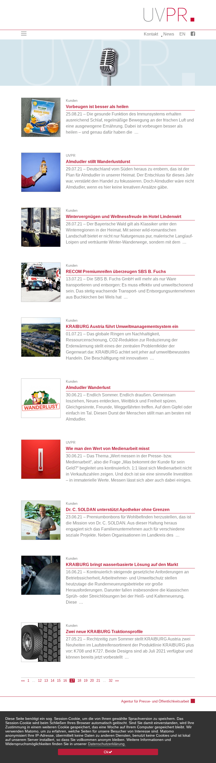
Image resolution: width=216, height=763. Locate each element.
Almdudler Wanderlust (88, 387)
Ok (106, 752)
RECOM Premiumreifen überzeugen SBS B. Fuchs (116, 271)
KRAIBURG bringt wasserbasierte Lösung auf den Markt (122, 564)
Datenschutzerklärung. (107, 744)
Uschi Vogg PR (169, 15)
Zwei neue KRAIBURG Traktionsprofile (104, 631)
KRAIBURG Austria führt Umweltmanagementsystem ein (122, 326)
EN (182, 34)
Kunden (71, 101)
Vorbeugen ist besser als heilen (97, 106)
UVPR (70, 156)
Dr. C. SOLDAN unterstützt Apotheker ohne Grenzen (118, 509)
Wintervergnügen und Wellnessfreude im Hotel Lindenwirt (123, 216)
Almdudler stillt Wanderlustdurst (98, 161)
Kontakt (151, 34)
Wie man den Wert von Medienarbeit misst (107, 448)
